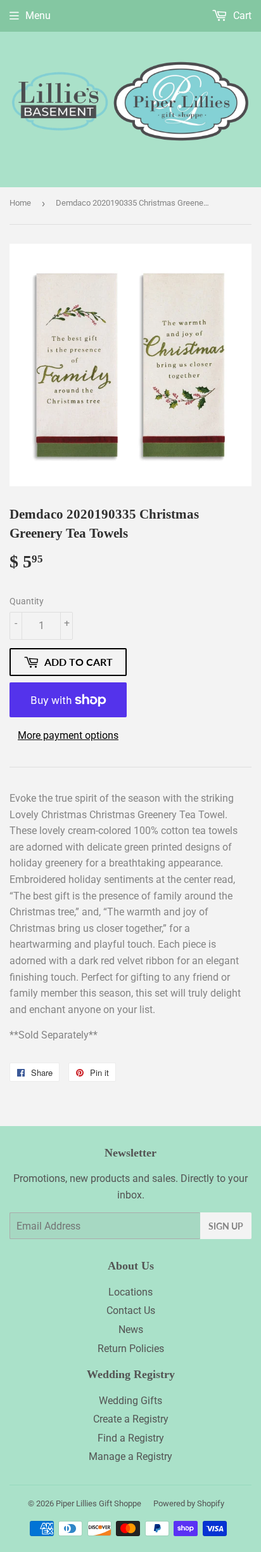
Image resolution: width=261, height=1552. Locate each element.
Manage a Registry (130, 1456)
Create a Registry (131, 1419)
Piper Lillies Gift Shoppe (98, 1503)
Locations (130, 1292)
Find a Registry (131, 1438)
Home (20, 203)
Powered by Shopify (188, 1503)
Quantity (27, 601)
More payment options (68, 735)
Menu (38, 16)
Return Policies (131, 1349)
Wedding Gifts (130, 1401)
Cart (241, 16)
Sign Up (225, 1226)
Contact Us (130, 1310)
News (130, 1329)
